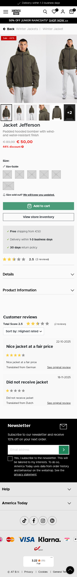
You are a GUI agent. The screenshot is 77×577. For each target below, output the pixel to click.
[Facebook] (33, 520)
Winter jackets (27, 29)
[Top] (70, 570)
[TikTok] (24, 520)
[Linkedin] (52, 520)
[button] (54, 11)
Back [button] (10, 29)
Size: (6, 161)
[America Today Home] (16, 12)
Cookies (43, 572)
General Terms (61, 572)
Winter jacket (53, 29)
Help (6, 489)
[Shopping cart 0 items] (71, 11)
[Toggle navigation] (5, 11)
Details (8, 274)
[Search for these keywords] (45, 12)
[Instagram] (42, 520)
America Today (15, 503)
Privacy (28, 572)
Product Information (19, 290)
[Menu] (51, 558)
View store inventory (38, 217)
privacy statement (25, 474)
